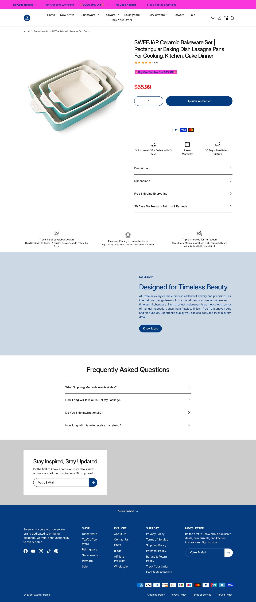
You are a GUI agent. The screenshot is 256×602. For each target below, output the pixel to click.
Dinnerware (89, 534)
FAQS (117, 545)
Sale (192, 15)
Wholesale (121, 566)
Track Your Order (121, 20)
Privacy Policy (155, 534)
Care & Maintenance (159, 572)
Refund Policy (224, 594)
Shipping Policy (156, 545)
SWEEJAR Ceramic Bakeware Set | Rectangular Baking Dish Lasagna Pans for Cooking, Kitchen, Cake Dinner (71, 31)
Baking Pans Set (41, 31)
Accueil (27, 31)
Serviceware (90, 555)
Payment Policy (156, 551)
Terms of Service (157, 539)
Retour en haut (126, 511)
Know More (150, 328)
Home (51, 15)
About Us (120, 534)
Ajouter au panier (199, 101)
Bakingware (89, 549)
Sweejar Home (41, 594)
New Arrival (67, 15)
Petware (179, 15)
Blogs (117, 551)
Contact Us (121, 539)
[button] (183, 113)
